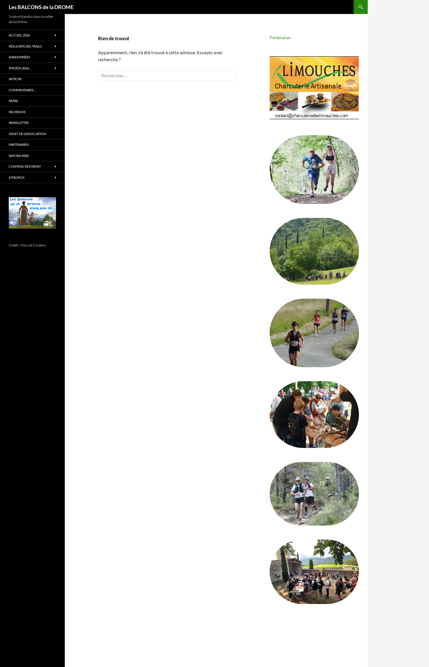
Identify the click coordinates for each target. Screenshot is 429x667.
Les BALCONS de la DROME (41, 7)
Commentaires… (22, 90)
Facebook (17, 112)
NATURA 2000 (19, 155)
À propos (17, 177)
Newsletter (19, 123)
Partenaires (280, 37)
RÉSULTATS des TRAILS (25, 46)
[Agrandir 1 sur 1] (47, 205)
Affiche (15, 79)
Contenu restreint (25, 166)
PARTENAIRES (19, 144)
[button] (314, 87)
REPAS (13, 101)
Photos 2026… (20, 68)
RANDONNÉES (19, 57)
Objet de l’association (27, 134)
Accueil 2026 (19, 35)
